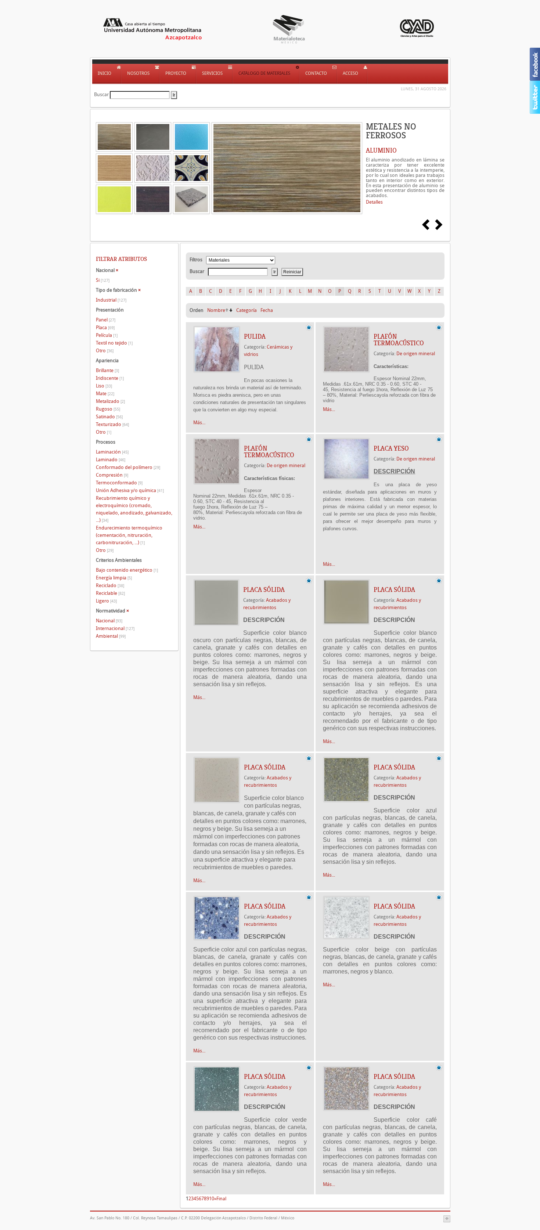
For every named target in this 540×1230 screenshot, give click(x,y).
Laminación (112, 452)
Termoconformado (119, 482)
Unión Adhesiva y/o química (130, 490)
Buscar (101, 94)
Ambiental (111, 636)
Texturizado (112, 424)
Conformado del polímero (128, 467)
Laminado (110, 459)
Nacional (109, 620)
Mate (105, 393)
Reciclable (110, 593)
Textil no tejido (114, 343)
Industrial (111, 300)
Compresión (112, 475)
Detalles (374, 202)
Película (107, 335)
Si (102, 280)
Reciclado (110, 585)
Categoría (246, 310)
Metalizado (110, 401)
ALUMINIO (381, 150)
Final (221, 1198)
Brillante (107, 370)
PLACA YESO (391, 448)
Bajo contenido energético (127, 570)
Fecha (266, 310)
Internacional (115, 628)
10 (211, 1198)
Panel (105, 320)
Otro (105, 350)
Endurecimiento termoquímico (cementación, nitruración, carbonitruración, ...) (129, 535)
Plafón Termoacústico (399, 339)
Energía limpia (114, 578)
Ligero (106, 601)
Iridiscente (110, 378)
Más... (199, 422)
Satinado (109, 416)
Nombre (216, 310)
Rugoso (108, 409)
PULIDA (255, 336)
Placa (105, 327)
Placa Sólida (264, 590)
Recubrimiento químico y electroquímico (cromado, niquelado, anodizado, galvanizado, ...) (134, 509)
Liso (104, 386)
